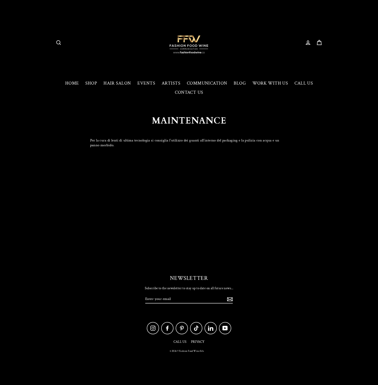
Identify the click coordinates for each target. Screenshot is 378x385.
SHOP (91, 83)
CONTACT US (189, 92)
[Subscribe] (229, 299)
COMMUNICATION (207, 83)
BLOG (240, 83)
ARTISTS (171, 83)
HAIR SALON (117, 83)
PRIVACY (198, 342)
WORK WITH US (270, 83)
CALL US (303, 83)
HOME (72, 83)
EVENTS (146, 83)
